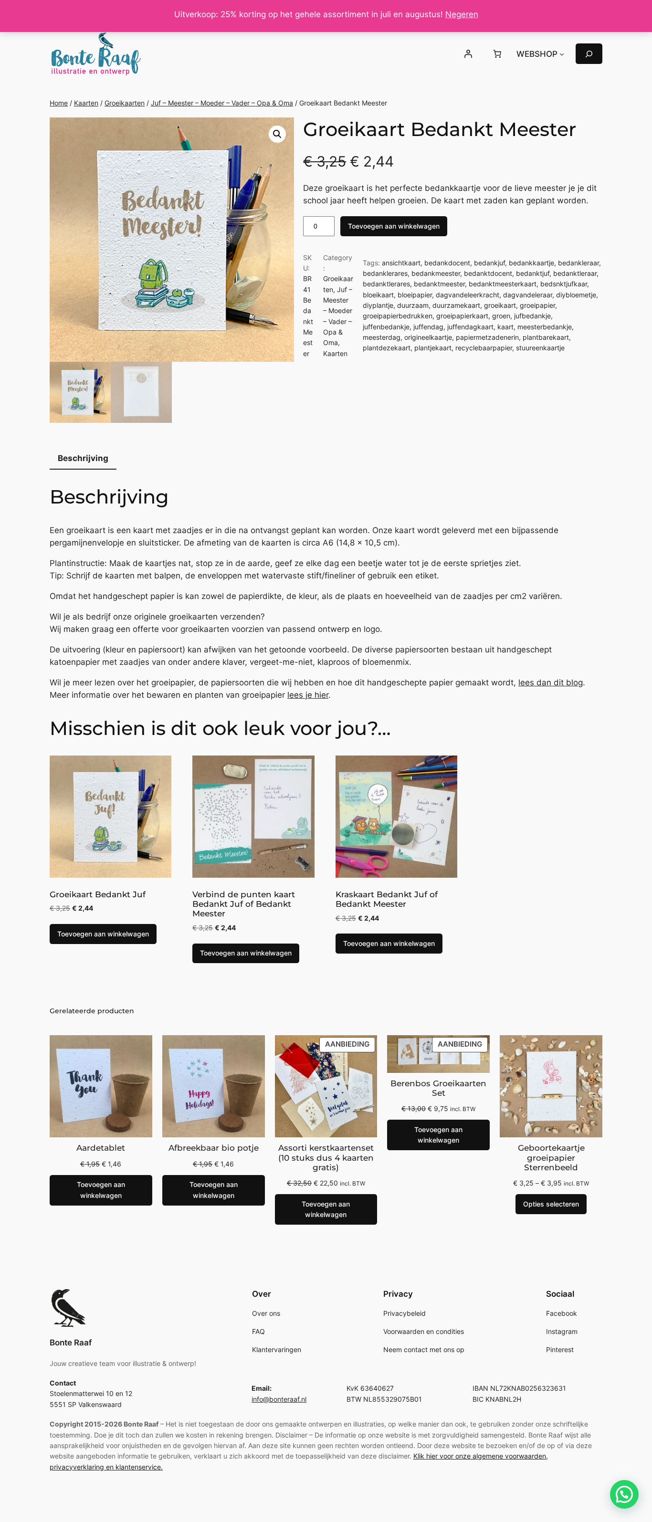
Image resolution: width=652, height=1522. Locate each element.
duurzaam (413, 305)
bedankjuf (489, 263)
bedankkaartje (531, 263)
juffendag (428, 327)
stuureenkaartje (540, 348)
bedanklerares (385, 273)
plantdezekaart (386, 348)
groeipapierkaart (462, 316)
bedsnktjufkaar (563, 284)
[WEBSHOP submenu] (561, 54)
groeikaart (500, 305)
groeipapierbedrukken (397, 316)
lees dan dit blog (550, 682)
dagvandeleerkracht (467, 295)
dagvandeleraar (527, 295)
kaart (505, 327)
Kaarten (86, 103)
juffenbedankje (386, 327)
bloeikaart (378, 295)
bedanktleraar (575, 273)
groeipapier (537, 305)
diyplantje (378, 305)
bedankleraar (578, 263)
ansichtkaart (401, 263)
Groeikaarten (125, 103)
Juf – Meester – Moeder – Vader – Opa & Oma (222, 103)
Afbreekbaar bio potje (213, 1148)
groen (501, 316)
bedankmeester (435, 273)
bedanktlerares (386, 284)
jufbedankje (532, 316)
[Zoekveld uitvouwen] (589, 53)
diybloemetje (576, 295)
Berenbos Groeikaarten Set (438, 1088)
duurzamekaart (456, 305)
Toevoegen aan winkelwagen (394, 226)
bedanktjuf (532, 273)
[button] (277, 134)
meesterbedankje (544, 327)
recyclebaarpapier (483, 348)
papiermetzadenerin (487, 337)
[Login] (468, 54)
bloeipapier (415, 295)
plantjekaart (433, 348)
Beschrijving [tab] (83, 458)
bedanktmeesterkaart (502, 284)
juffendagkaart (470, 327)
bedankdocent (447, 263)
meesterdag (381, 337)
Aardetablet (100, 1148)
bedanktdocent (488, 273)
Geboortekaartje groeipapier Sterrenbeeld (551, 1157)
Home (59, 103)
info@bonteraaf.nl (279, 1399)
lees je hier (307, 695)
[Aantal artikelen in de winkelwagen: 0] (497, 54)
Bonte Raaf (71, 1342)
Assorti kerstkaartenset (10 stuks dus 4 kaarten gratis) (326, 1157)
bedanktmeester (439, 284)
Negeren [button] (461, 14)
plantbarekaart (546, 337)
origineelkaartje (428, 337)
